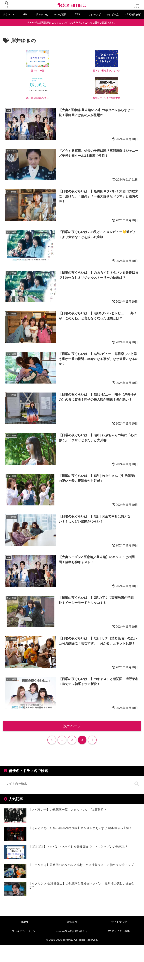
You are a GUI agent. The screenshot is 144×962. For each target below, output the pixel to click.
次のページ (72, 726)
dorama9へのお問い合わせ (72, 931)
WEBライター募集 (119, 931)
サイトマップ (119, 921)
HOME (25, 921)
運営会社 (72, 921)
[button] (136, 784)
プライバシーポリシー (25, 931)
